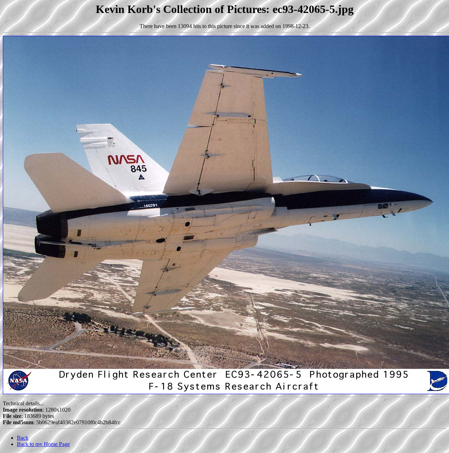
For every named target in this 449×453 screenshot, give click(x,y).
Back (22, 438)
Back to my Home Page (43, 444)
